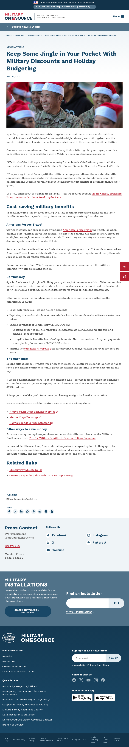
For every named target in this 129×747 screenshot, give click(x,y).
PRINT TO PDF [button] (51, 511)
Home (9, 35)
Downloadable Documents (18, 671)
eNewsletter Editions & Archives (90, 665)
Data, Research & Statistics (18, 714)
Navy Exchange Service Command (30, 423)
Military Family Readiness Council (22, 709)
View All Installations (79, 612)
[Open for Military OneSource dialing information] (124, 266)
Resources (8, 661)
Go (116, 603)
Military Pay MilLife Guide (25, 470)
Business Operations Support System (24, 699)
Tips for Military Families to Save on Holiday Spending (62, 438)
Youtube (58, 550)
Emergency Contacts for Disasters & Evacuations (24, 693)
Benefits (7, 656)
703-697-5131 (12, 545)
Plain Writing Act (94, 739)
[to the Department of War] (36, 2)
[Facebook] (74, 680)
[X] (81, 680)
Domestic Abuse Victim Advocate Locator (27, 719)
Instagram (100, 535)
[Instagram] (96, 680)
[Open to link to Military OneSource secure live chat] (124, 276)
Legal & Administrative (46, 739)
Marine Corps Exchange (23, 417)
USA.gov (76, 740)
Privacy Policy (32, 739)
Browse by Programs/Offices (19, 686)
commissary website (36, 348)
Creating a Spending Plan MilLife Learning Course (40, 475)
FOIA (85, 740)
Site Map (7, 739)
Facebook (59, 535)
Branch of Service (13, 724)
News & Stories (35, 35)
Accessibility (19, 740)
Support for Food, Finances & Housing (25, 704)
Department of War (62, 739)
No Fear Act (106, 739)
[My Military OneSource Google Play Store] (82, 697)
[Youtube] (88, 680)
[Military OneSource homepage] (21, 16)
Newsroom (20, 35)
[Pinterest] (103, 680)
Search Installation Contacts (26, 611)
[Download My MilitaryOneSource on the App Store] (104, 697)
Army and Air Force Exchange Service (32, 411)
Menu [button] (116, 16)
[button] (65, 7)
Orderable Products (14, 666)
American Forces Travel (77, 230)
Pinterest (100, 542)
